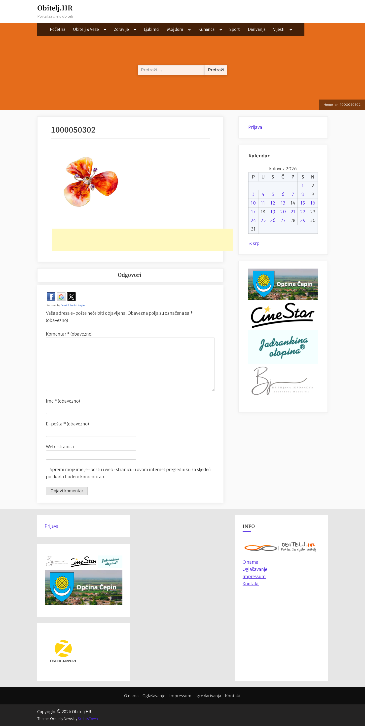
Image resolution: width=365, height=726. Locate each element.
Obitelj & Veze (86, 29)
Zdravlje (121, 29)
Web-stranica (60, 446)
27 (283, 220)
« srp (253, 243)
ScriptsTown (88, 719)
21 (293, 211)
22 (302, 211)
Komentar (69, 334)
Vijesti (279, 29)
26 (273, 220)
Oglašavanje (255, 569)
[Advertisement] (142, 240)
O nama (131, 695)
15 (302, 203)
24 (253, 220)
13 (283, 203)
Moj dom (175, 29)
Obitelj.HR (55, 8)
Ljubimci (151, 29)
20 (283, 211)
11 (263, 203)
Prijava (255, 127)
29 (303, 220)
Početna (57, 29)
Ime (63, 401)
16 (312, 203)
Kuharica (206, 29)
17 (253, 211)
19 (272, 211)
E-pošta (67, 424)
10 (253, 203)
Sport (234, 29)
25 (263, 220)
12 (272, 203)
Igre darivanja (208, 695)
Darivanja (256, 29)
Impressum (254, 576)
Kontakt (251, 584)
